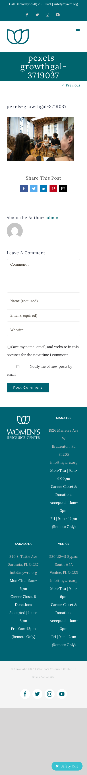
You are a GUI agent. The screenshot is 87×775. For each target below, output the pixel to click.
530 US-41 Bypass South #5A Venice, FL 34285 (63, 564)
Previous (73, 85)
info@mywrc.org (66, 4)
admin (52, 217)
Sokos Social (40, 677)
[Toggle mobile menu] (78, 29)
